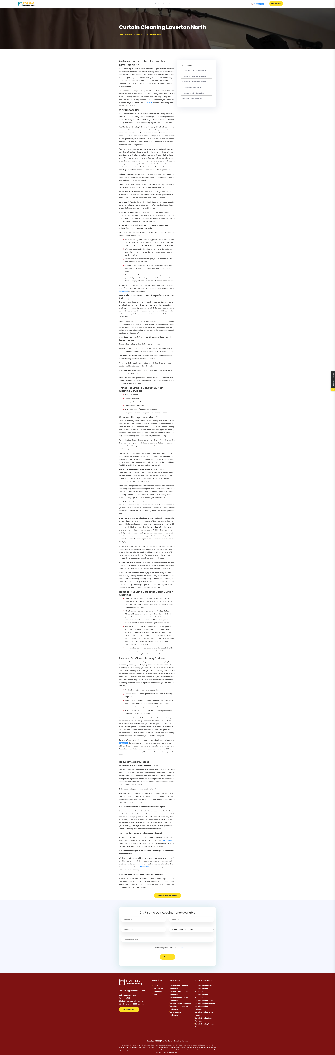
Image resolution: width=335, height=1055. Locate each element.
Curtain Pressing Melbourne (191, 87)
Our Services (156, 4)
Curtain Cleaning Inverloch (205, 985)
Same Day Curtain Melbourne (191, 99)
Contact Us (166, 4)
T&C (182, 948)
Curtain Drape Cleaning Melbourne (193, 76)
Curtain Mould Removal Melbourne (193, 82)
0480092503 (259, 4)
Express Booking (276, 3)
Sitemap (157, 994)
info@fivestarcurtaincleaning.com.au (135, 1001)
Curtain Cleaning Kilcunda (205, 1003)
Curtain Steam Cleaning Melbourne (194, 93)
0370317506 (147, 103)
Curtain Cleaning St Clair (204, 1000)
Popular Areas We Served (167, 896)
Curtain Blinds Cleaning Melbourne (193, 70)
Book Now (167, 957)
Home (148, 4)
